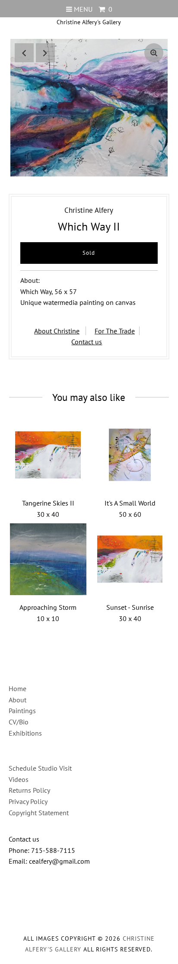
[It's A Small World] (130, 455)
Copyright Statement (39, 812)
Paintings (22, 710)
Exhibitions (25, 733)
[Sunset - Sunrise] (130, 559)
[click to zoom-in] (153, 52)
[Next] (45, 52)
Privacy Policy (28, 801)
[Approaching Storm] (48, 559)
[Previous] (24, 52)
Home (17, 688)
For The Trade (115, 331)
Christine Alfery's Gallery (89, 22)
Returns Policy (29, 790)
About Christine (56, 331)
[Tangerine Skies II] (48, 455)
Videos (19, 779)
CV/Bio (19, 721)
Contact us (86, 341)
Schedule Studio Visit (40, 768)
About (17, 699)
